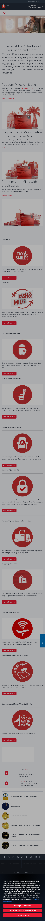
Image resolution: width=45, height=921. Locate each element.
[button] (22, 915)
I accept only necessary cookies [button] (22, 910)
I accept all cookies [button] (22, 906)
